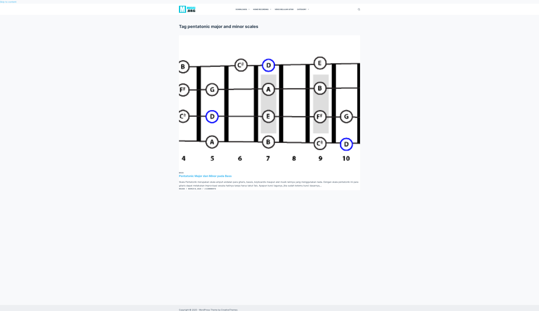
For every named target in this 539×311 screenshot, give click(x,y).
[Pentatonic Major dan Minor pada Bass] (269, 103)
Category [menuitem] (301, 9)
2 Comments (210, 189)
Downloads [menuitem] (241, 9)
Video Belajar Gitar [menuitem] (284, 9)
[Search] (359, 9)
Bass (181, 173)
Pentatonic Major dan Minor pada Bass (205, 176)
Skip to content (8, 1)
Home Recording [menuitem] (261, 9)
